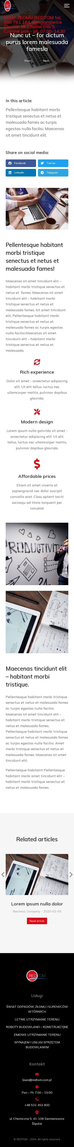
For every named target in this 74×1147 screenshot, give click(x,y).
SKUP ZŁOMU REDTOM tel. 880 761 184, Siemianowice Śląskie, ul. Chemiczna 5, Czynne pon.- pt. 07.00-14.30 (34, 24)
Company (33, 911)
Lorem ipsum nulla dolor (37, 904)
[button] (66, 5)
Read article (37, 921)
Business (19, 911)
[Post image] (37, 874)
